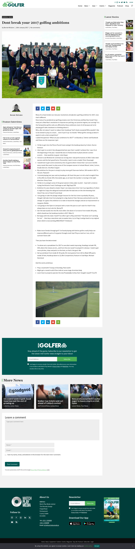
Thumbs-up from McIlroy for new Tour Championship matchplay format (114, 45)
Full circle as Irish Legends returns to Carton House (11, 138)
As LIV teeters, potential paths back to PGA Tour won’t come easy (115, 56)
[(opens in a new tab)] (111, 510)
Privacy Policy (56, 366)
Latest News (16, 132)
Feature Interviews (7, 132)
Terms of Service (43, 470)
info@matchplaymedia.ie (51, 525)
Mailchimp (65, 366)
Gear (93, 6)
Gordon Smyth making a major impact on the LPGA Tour (11, 161)
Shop (127, 6)
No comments (35, 28)
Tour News (114, 27)
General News (7, 17)
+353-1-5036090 (47, 520)
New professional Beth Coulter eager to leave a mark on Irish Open (86, 401)
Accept (97, 546)
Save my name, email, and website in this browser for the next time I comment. (34, 455)
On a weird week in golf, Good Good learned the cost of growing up (17, 401)
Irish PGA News (16, 165)
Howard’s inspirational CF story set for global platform (12, 150)
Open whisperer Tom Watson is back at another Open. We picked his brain (12, 128)
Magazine (111, 6)
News (86, 6)
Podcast (120, 6)
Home (80, 6)
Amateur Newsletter (110, 38)
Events (102, 6)
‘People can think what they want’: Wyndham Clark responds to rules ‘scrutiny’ (114, 23)
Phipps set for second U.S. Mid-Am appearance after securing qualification (113, 34)
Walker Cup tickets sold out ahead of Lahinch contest (50, 402)
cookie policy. (88, 546)
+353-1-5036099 (44, 523)
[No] (133, 546)
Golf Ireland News (17, 152)
